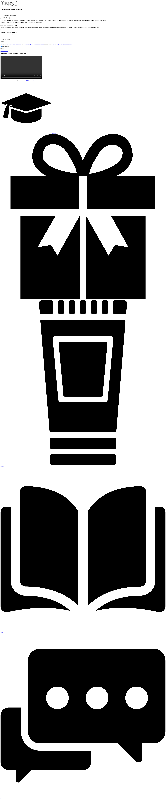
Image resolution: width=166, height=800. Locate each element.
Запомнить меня (5, 46)
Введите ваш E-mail (5, 39)
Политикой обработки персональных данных (62, 44)
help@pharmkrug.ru (30, 80)
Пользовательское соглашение (14, 44)
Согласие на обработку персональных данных (34, 44)
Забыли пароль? (4, 51)
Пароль (2, 41)
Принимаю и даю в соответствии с (37, 44)
